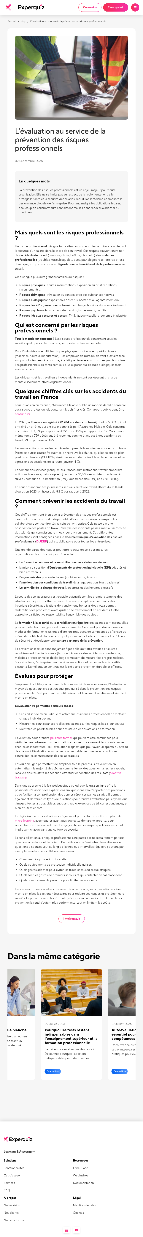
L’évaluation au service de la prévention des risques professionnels (68, 21)
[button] (135, 7)
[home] (18, 7)
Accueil (11, 21)
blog (23, 21)
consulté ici (22, 414)
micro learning (24, 821)
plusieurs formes (61, 738)
